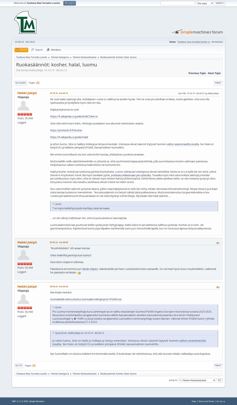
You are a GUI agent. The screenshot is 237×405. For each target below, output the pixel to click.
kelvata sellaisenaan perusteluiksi (132, 175)
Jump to (173, 380)
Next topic (214, 73)
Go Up (18, 365)
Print (218, 83)
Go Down (20, 83)
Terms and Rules (206, 401)
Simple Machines (36, 401)
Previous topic (197, 73)
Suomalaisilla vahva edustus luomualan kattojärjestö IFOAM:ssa (85, 299)
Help (194, 401)
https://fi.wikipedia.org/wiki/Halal (69, 137)
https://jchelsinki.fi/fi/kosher (66, 130)
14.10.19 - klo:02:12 (59, 93)
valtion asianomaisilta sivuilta (183, 144)
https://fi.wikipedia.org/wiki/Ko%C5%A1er (74, 116)
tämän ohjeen (90, 269)
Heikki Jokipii (27, 93)
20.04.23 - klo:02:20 (59, 286)
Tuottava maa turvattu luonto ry (193, 41)
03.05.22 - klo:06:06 (59, 242)
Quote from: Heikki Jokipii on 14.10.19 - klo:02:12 (79, 333)
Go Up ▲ (220, 401)
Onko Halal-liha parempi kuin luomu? (70, 255)
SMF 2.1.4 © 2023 (20, 401)
